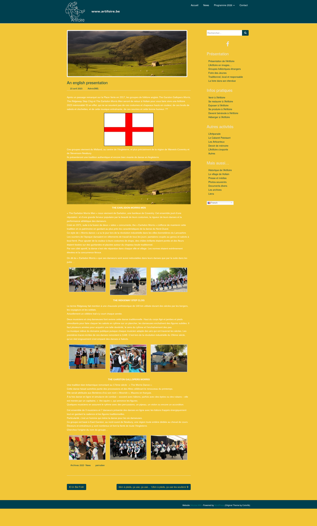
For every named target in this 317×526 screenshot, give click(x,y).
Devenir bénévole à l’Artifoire (223, 113)
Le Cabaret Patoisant (219, 137)
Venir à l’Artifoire (216, 97)
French (214, 203)
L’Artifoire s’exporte (218, 149)
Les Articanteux (216, 141)
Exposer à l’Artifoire (218, 105)
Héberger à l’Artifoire (219, 117)
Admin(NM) (93, 88)
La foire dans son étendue (222, 80)
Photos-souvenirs (217, 182)
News (88, 465)
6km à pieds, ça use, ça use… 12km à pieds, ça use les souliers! (153, 487)
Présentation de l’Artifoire (221, 61)
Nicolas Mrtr (196, 505)
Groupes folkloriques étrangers (224, 68)
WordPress (219, 505)
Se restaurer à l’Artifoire (220, 101)
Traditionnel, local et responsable (225, 76)
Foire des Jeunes (217, 72)
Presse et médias (217, 178)
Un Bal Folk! (77, 487)
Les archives (215, 189)
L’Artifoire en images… (220, 65)
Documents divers (217, 185)
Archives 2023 (77, 465)
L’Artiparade (214, 133)
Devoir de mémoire (218, 145)
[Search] (245, 33)
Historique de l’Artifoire (220, 170)
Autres (211, 153)
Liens (211, 193)
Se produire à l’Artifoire (220, 109)
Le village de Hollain (218, 174)
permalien (100, 465)
